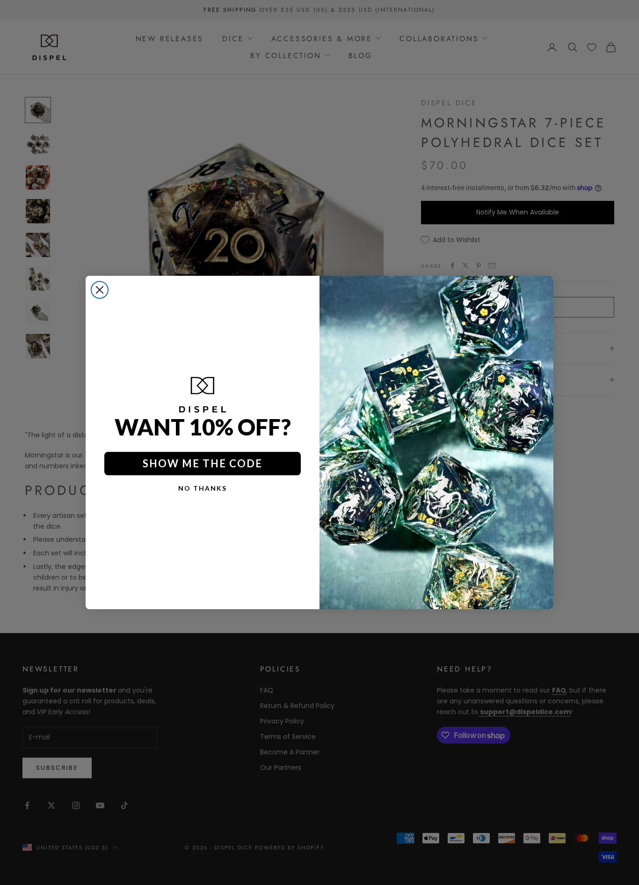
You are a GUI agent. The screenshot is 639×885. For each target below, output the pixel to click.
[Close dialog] (99, 289)
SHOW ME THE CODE (202, 463)
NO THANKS (202, 488)
